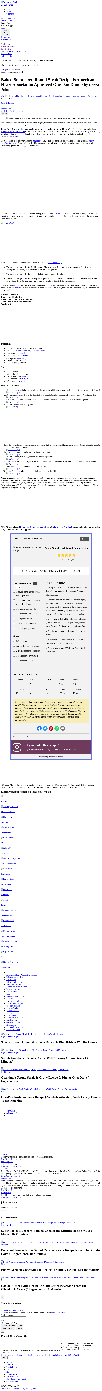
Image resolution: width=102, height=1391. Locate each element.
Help (8, 1372)
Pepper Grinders (7, 957)
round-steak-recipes (14, 1018)
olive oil (20, 358)
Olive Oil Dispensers (8, 864)
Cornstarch (5, 874)
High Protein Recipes (25, 96)
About (9, 1362)
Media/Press (11, 1367)
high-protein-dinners (14, 1001)
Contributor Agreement (16, 1379)
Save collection (8, 1328)
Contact (9, 1365)
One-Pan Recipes (8, 96)
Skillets (4, 801)
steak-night (11, 1025)
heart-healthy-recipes (15, 996)
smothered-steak (13, 1022)
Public (7, 1323)
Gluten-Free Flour (8, 967)
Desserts (4, 1245)
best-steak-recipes (13, 989)
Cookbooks (83, 96)
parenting (10, 14)
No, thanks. (16, 69)
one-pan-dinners (13, 1006)
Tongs (3, 905)
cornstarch (26, 376)
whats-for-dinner (13, 1029)
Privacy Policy (12, 1377)
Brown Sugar (6, 884)
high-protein (11, 999)
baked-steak (11, 979)
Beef (50, 96)
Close (20, 1326)
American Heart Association (13, 131)
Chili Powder (6, 833)
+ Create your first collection (13, 1310)
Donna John (6, 1178)
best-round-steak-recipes (16, 987)
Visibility (5, 1320)
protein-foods (12, 1008)
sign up (4, 4)
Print (84, 539)
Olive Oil (4, 853)
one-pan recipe (13, 136)
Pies (3, 1264)
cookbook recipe (55, 262)
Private (16, 1323)
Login (3, 18)
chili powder (21, 353)
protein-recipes (12, 1010)
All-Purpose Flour (8, 812)
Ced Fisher (5, 1169)
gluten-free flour (37, 351)
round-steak (11, 1015)
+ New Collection (8, 1326)
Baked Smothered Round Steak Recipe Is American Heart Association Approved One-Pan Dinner (42, 1355)
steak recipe (37, 141)
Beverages (5, 1280)
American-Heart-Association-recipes (21, 975)
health (8, 11)
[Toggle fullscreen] (5, 1210)
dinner (17, 288)
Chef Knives (5, 822)
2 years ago (16, 1159)
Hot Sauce (5, 895)
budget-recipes (12, 991)
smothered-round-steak (16, 1020)
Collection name (8, 1315)
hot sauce (21, 381)
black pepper (23, 355)
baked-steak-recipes (14, 982)
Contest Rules (12, 1381)
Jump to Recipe (7, 103)
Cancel (19, 1328)
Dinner (56, 96)
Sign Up (11, 18)
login (11, 4)
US (35, 583)
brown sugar (23, 379)
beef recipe (19, 134)
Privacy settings (32, 1389)
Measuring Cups (7, 947)
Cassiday (5, 1154)
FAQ (8, 1369)
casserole (58, 214)
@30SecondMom (34, 749)
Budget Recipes (41, 96)
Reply (7, 1159)
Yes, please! (6, 69)
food (8, 9)
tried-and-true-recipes (15, 1027)
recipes (9, 1013)
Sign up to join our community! (14, 51)
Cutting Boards (6, 915)
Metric (17, 587)
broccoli (48, 288)
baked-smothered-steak (16, 977)
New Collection (58, 1313)
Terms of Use (12, 1374)
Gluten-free (93, 96)
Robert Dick (6, 1192)
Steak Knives (6, 926)
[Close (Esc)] (2, 1210)
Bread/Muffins (7, 1225)
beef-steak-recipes (13, 984)
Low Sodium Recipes (68, 96)
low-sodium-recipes (14, 1003)
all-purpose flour (20, 351)
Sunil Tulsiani (7, 1161)
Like (3, 1159)
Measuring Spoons (8, 936)
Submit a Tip (6, 21)
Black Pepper (6, 843)
